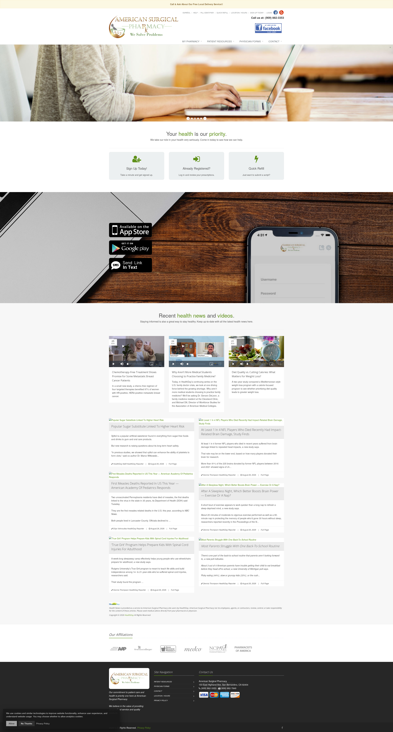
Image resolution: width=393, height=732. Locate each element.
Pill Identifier (207, 12)
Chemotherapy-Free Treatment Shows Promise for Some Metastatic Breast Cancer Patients (134, 376)
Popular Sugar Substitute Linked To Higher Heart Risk (147, 426)
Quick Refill (222, 12)
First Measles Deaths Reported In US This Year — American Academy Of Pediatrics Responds (145, 485)
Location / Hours (239, 12)
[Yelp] (281, 12)
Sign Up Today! (257, 12)
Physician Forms (250, 41)
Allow (11, 723)
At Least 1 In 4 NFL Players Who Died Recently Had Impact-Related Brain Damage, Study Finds (241, 432)
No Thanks (26, 723)
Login (269, 12)
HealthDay (129, 615)
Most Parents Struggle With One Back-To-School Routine (240, 546)
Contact (273, 41)
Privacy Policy (161, 700)
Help (195, 12)
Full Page (173, 463)
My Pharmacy (190, 41)
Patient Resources (219, 41)
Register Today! (153, 82)
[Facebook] (275, 12)
